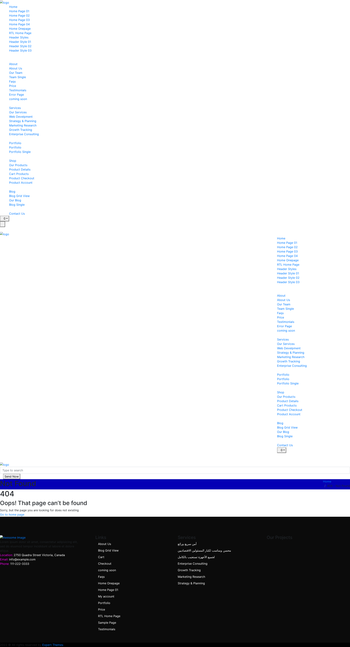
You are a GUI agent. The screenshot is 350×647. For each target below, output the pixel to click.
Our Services (18, 112)
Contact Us (17, 213)
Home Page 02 (19, 15)
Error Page (16, 94)
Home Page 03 (19, 20)
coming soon (18, 99)
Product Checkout (21, 178)
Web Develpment (21, 116)
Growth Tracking (20, 130)
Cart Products (19, 174)
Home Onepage (20, 28)
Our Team (15, 73)
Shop (12, 161)
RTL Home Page (20, 33)
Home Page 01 (19, 11)
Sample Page (107, 622)
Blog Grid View (19, 196)
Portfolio (15, 143)
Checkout (104, 563)
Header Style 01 (20, 42)
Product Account (20, 182)
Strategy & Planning (22, 121)
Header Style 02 (20, 46)
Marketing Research (22, 125)
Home (13, 7)
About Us (15, 68)
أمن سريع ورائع (187, 544)
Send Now (12, 476)
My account (106, 596)
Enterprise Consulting (24, 134)
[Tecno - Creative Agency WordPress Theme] (4, 2)
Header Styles (18, 37)
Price (12, 86)
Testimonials (17, 90)
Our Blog (15, 200)
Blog (12, 191)
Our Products (18, 165)
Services (15, 108)
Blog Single (17, 204)
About (13, 64)
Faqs (12, 81)
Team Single (17, 77)
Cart (101, 557)
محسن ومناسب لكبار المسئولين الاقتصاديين (204, 550)
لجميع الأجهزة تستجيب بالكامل (196, 557)
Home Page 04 (19, 24)
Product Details (19, 169)
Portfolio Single (20, 152)
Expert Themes (52, 645)
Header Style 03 (20, 50)
